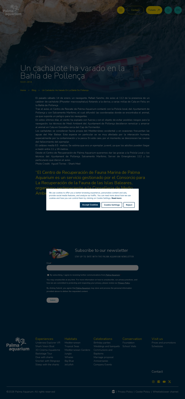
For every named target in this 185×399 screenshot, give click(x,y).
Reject (129, 205)
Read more (116, 198)
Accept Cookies (90, 204)
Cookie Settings (112, 205)
